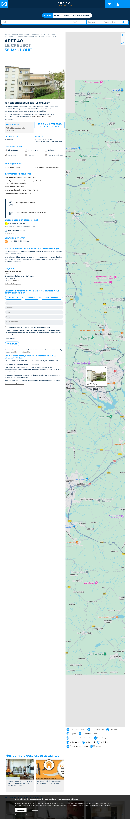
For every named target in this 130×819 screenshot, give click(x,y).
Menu (126, 4)
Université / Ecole (90, 734)
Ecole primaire (98, 729)
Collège (114, 729)
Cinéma (105, 742)
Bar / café (91, 742)
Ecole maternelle (78, 729)
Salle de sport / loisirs (79, 746)
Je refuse (35, 810)
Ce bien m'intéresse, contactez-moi (49, 125)
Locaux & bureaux (81, 15)
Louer (57, 15)
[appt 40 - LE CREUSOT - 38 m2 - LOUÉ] (34, 98)
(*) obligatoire (10, 338)
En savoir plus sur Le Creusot (14, 384)
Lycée (73, 734)
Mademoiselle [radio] (51, 298)
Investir (66, 15)
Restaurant (75, 742)
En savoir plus (9, 233)
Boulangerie (104, 738)
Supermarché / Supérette (81, 738)
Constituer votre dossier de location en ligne (31, 212)
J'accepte (21, 810)
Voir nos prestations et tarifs (25, 202)
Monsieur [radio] (13, 298)
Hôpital (98, 746)
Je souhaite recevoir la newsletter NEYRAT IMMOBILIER (28, 327)
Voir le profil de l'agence (13, 284)
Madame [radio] (31, 298)
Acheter (47, 15)
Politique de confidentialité (21, 352)
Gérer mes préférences (23, 815)
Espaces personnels (118, 4)
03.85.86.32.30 (13, 280)
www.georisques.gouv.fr (42, 116)
